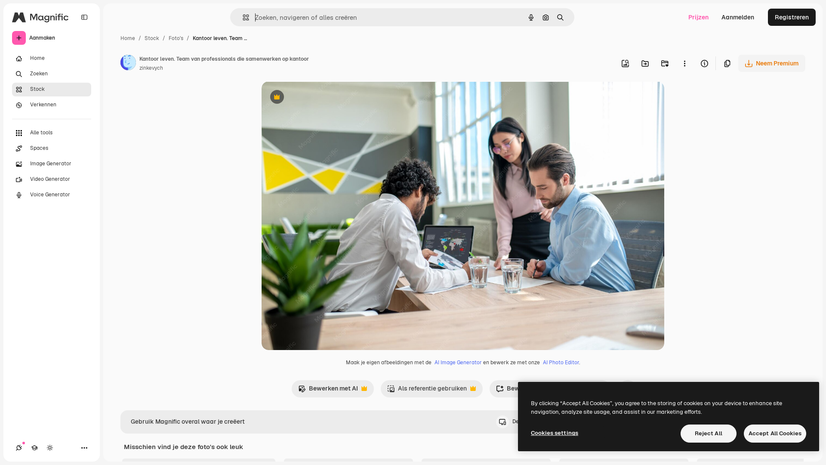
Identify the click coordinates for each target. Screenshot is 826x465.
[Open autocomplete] (242, 17)
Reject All (708, 433)
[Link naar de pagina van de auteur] (128, 64)
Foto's (176, 38)
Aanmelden (737, 17)
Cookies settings (554, 433)
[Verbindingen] (19, 448)
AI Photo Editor (561, 362)
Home (127, 38)
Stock (152, 38)
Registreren (792, 17)
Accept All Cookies (775, 433)
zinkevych (151, 68)
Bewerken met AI (328, 390)
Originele (318, 98)
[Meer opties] (684, 63)
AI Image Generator (458, 362)
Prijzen (698, 17)
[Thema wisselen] (50, 448)
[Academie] (34, 448)
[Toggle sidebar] (84, 17)
